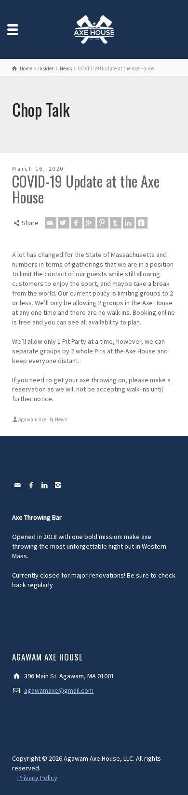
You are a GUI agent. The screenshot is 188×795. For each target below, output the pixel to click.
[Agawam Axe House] (94, 28)
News (61, 419)
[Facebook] (76, 223)
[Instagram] (58, 485)
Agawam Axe (32, 419)
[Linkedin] (128, 223)
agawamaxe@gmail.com (59, 690)
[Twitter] (63, 223)
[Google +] (89, 223)
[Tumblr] (115, 223)
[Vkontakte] (142, 223)
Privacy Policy (37, 777)
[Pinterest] (102, 223)
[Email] (50, 223)
